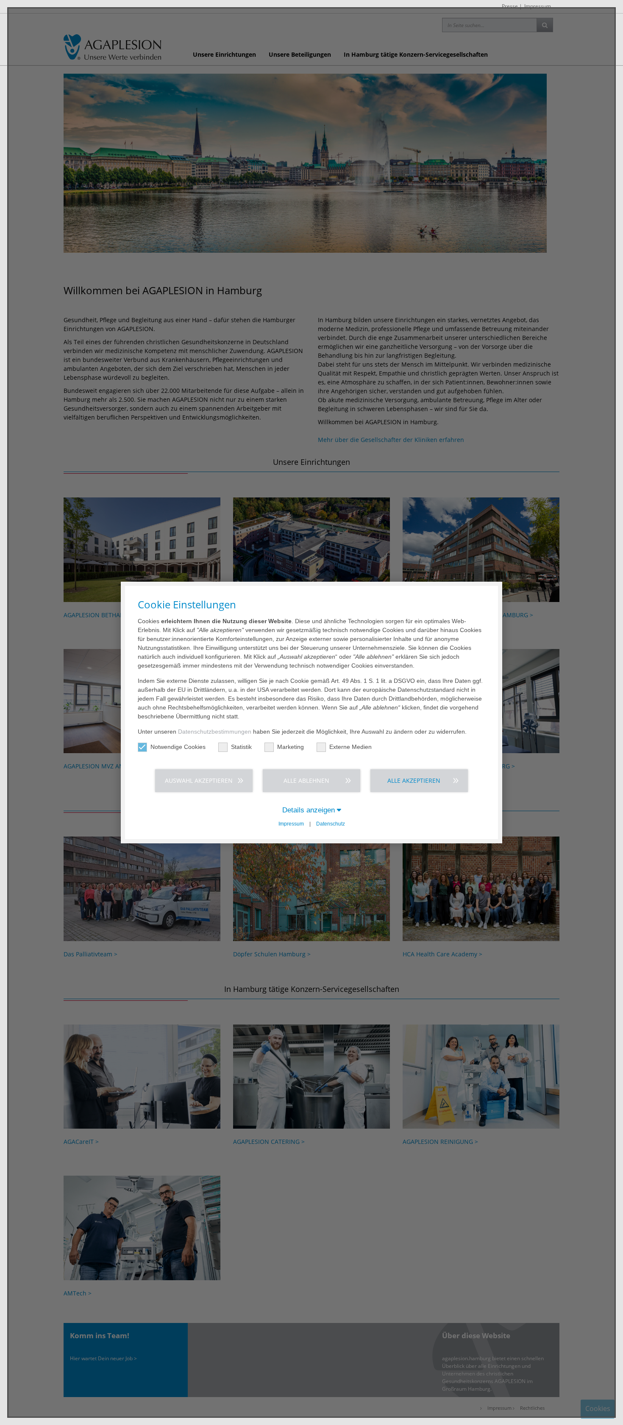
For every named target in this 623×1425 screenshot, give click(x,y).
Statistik (241, 746)
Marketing (290, 746)
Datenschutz (330, 824)
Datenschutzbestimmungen (214, 731)
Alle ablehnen (306, 780)
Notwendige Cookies (178, 746)
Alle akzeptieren (413, 780)
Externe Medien (350, 746)
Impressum (291, 824)
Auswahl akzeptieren (199, 780)
